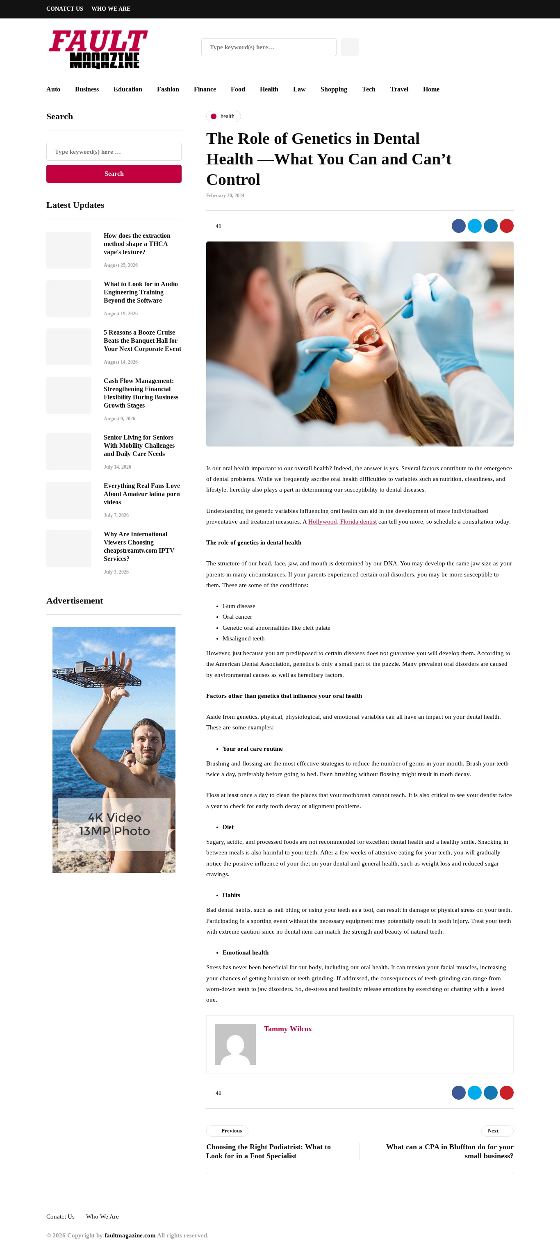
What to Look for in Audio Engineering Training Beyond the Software (141, 292)
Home (431, 89)
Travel (399, 89)
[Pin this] (507, 226)
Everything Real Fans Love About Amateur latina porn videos (142, 494)
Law (299, 89)
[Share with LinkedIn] (491, 226)
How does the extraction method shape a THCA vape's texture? (137, 243)
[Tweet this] (475, 226)
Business (87, 89)
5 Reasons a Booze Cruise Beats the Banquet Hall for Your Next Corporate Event (142, 340)
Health (269, 89)
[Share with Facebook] (459, 226)
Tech (369, 89)
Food (238, 89)
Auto (53, 89)
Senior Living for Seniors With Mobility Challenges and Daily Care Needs (139, 445)
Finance (205, 89)
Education (128, 89)
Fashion (168, 89)
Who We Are (110, 9)
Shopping (334, 89)
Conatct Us (64, 9)
